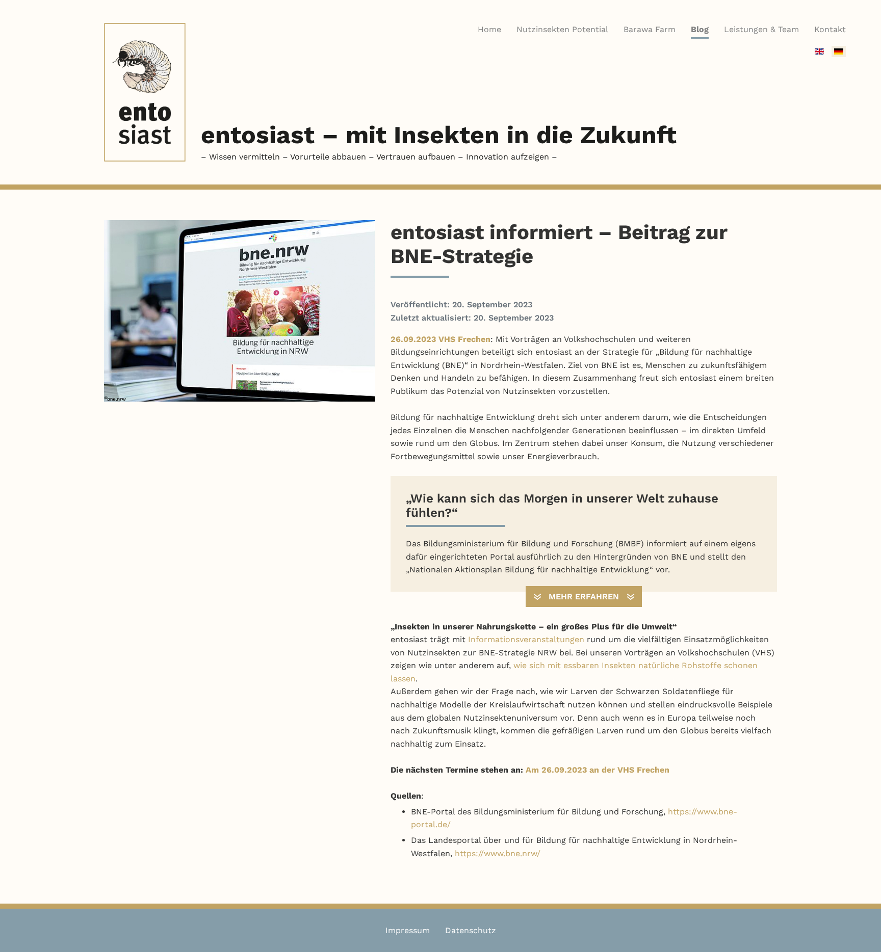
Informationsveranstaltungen (526, 639)
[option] (819, 51)
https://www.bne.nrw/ (497, 853)
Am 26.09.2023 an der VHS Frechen (597, 770)
